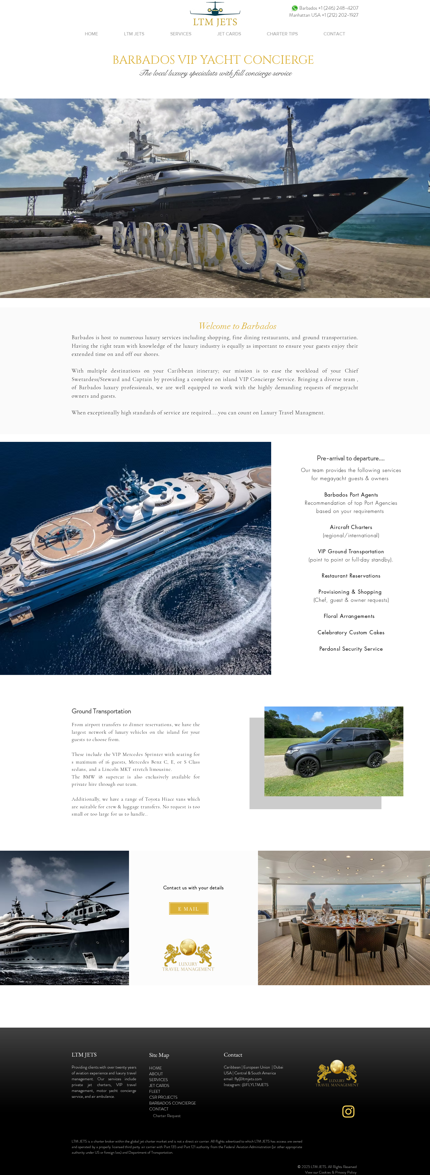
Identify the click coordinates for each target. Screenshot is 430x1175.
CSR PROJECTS (163, 1097)
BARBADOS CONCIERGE (173, 1103)
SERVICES (158, 1080)
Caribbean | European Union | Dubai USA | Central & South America (253, 1070)
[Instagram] (348, 1111)
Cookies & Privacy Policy (338, 1172)
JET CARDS (159, 1085)
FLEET (154, 1091)
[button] (180, 34)
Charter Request (167, 1116)
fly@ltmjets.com (248, 1079)
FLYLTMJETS (257, 1085)
